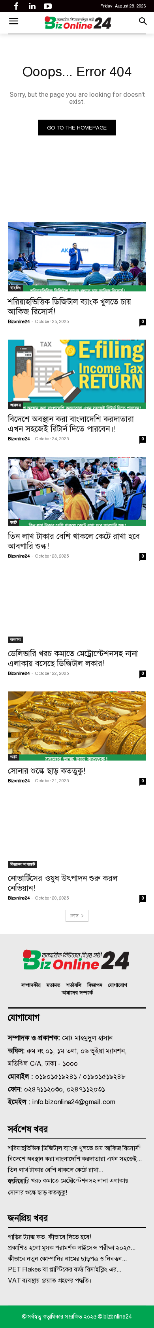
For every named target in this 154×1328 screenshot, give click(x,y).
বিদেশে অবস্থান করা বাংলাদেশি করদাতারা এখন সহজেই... (75, 1159)
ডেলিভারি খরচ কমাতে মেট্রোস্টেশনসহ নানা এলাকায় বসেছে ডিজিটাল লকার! (73, 658)
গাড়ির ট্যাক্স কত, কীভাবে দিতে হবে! (49, 1237)
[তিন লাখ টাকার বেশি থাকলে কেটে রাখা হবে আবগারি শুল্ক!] (77, 491)
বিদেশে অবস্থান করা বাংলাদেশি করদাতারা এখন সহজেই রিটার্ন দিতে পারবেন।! (71, 423)
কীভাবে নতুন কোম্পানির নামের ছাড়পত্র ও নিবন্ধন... (67, 1259)
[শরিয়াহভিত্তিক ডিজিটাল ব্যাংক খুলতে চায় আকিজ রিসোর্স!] (77, 256)
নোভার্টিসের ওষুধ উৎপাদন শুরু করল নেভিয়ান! (63, 883)
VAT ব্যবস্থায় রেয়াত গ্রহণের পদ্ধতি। (50, 1280)
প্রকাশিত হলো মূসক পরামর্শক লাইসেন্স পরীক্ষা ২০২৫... (71, 1247)
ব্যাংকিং (15, 287)
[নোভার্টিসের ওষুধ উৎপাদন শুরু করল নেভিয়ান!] (77, 833)
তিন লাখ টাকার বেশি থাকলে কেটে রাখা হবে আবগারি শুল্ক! (74, 541)
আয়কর (15, 405)
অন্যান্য (15, 639)
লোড (74, 916)
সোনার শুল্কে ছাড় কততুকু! (46, 770)
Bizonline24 (19, 322)
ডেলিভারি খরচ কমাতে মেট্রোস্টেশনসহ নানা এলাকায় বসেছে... (68, 1180)
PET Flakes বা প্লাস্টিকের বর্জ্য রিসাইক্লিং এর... (64, 1269)
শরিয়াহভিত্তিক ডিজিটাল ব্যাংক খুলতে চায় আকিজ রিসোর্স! (69, 306)
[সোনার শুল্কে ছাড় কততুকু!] (77, 726)
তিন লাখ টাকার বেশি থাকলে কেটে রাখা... (55, 1170)
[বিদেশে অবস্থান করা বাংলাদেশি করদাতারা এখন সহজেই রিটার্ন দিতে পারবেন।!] (77, 374)
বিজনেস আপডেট (22, 864)
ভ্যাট (13, 522)
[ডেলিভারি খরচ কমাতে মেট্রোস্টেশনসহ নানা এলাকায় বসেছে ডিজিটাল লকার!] (77, 608)
